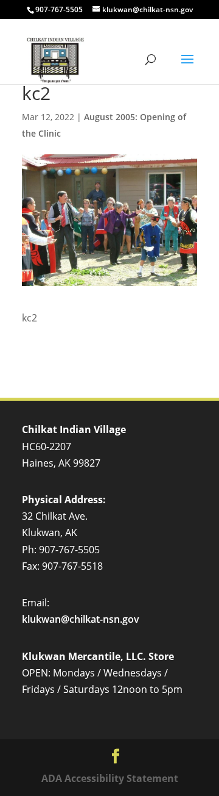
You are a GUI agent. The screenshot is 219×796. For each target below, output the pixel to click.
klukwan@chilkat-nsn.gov (80, 619)
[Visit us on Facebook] (115, 756)
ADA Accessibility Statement (109, 778)
